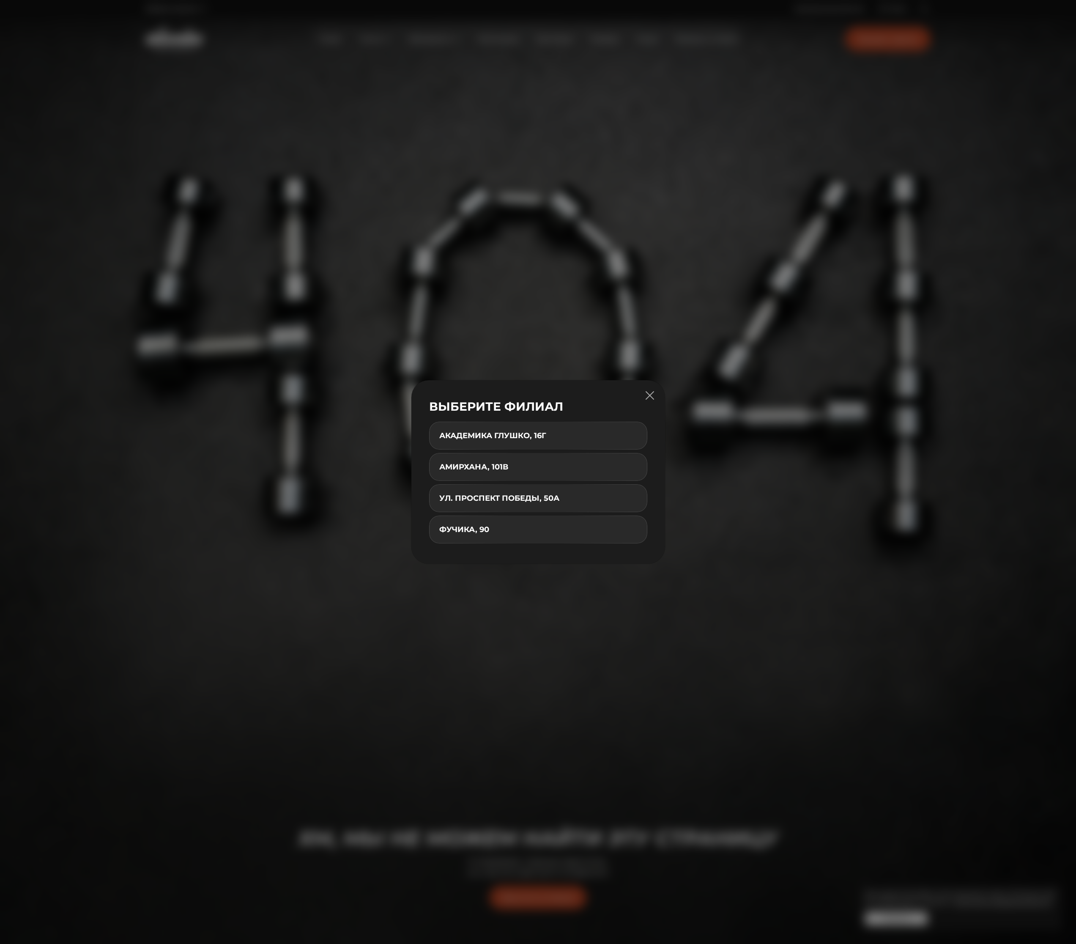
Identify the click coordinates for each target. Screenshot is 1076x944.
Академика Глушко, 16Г (492, 435)
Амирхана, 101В (473, 467)
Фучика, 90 (464, 529)
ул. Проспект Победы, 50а (499, 498)
